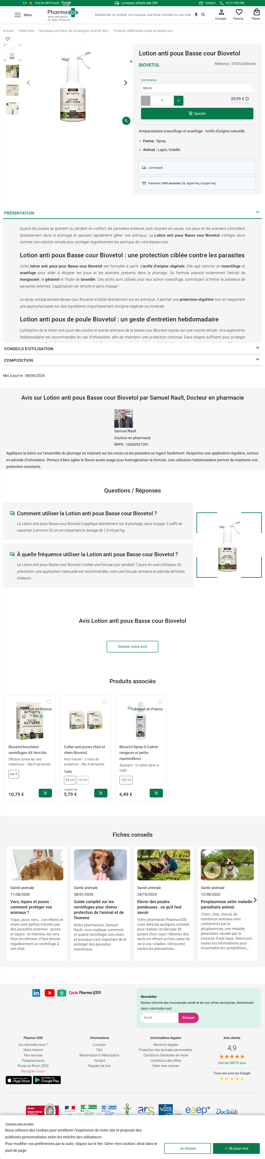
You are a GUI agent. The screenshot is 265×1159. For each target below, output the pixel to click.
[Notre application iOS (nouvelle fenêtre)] (19, 1080)
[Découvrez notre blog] (85, 993)
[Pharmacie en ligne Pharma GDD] (62, 15)
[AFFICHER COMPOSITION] (257, 360)
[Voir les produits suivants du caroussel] (255, 900)
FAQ (99, 1050)
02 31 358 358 (235, 3)
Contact (210, 3)
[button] (17, 15)
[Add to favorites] (49, 702)
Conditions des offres (165, 1061)
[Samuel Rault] (123, 418)
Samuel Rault (125, 431)
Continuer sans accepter (19, 1123)
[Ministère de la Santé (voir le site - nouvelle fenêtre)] (70, 1111)
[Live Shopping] (62, 993)
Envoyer (189, 1018)
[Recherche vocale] (196, 15)
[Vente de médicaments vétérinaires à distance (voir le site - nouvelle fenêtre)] (109, 1111)
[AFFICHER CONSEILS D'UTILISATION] (257, 348)
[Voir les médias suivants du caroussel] (125, 83)
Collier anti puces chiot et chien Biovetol (84, 750)
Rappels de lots (99, 1066)
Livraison (99, 1045)
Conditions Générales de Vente (165, 1055)
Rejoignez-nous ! (33, 1071)
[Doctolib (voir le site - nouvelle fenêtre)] (226, 1111)
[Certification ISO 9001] (42, 1111)
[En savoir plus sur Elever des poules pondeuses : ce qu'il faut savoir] (163, 867)
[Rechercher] (203, 15)
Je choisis (187, 1148)
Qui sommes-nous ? (33, 1045)
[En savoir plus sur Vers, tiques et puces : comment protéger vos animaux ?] (37, 867)
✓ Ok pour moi (236, 1148)
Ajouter (199, 113)
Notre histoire (33, 1050)
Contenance (149, 80)
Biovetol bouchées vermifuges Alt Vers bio (27, 750)
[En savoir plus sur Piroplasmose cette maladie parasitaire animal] (227, 867)
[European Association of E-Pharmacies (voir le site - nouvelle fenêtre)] (198, 1111)
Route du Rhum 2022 (33, 1066)
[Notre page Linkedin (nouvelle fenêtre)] (36, 993)
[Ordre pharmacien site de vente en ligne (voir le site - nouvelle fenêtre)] (89, 1111)
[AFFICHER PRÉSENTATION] (257, 213)
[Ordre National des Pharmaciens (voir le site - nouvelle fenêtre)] (127, 1111)
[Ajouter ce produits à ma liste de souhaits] (7, 38)
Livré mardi (155, 167)
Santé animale (22, 888)
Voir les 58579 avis (47, 3)
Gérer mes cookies (165, 1066)
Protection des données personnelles (165, 1050)
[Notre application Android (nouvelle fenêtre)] (47, 1080)
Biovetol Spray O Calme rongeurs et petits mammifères (138, 753)
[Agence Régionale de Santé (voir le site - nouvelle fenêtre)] (146, 1111)
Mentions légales (165, 1045)
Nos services (33, 1055)
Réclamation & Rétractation (99, 1055)
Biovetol (149, 65)
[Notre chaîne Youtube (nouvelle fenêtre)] (50, 993)
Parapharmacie (33, 1061)
